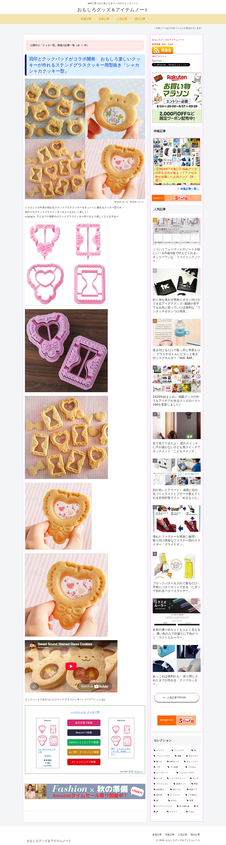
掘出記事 (195, 834)
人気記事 (182, 834)
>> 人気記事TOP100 (174, 697)
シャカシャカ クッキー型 (85, 712)
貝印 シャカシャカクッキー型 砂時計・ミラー (121, 751)
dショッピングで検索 (84, 761)
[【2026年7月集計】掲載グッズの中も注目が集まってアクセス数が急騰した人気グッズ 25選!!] (177, 161)
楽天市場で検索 (83, 722)
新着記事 (157, 834)
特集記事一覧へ (190, 188)
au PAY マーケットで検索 (84, 752)
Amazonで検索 (84, 732)
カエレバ (138, 771)
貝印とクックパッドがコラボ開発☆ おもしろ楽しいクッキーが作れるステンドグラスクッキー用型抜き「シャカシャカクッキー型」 (85, 64)
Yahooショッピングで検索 (84, 742)
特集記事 (169, 834)
